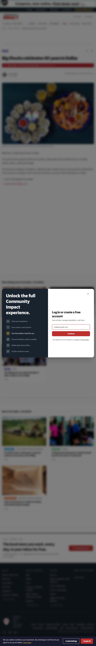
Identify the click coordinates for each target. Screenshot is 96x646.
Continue (71, 334)
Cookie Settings (71, 641)
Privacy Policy (85, 339)
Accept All (86, 641)
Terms (77, 339)
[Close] (88, 294)
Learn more (27, 642)
